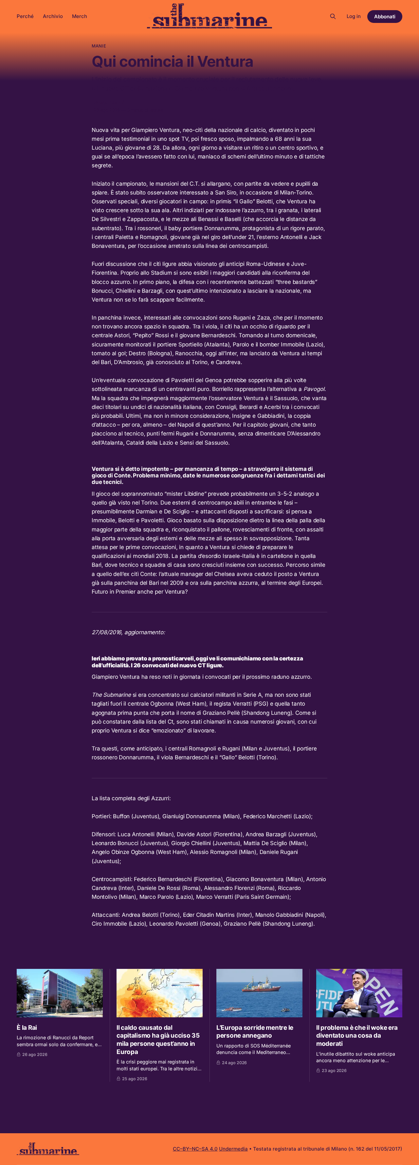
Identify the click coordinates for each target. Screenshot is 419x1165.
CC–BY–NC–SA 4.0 (195, 1149)
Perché (25, 16)
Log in (354, 16)
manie (99, 45)
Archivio (53, 16)
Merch (79, 16)
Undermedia (233, 1149)
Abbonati (384, 16)
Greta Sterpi (109, 102)
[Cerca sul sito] (333, 16)
